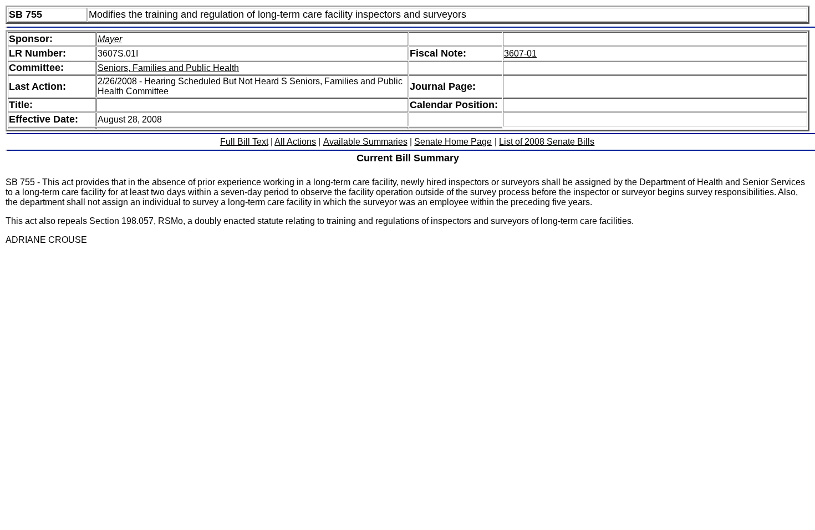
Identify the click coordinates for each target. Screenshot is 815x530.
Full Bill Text (244, 141)
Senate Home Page (453, 141)
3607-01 (520, 53)
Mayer (110, 39)
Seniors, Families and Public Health (168, 68)
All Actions (295, 141)
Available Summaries (365, 141)
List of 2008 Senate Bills (546, 141)
